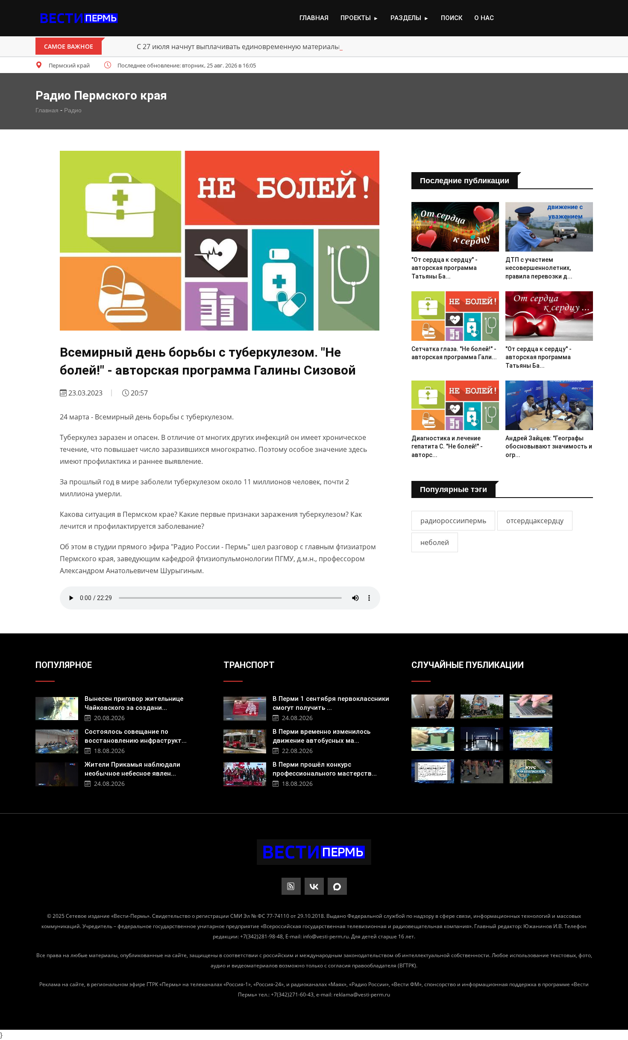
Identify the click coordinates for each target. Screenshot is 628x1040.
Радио (73, 110)
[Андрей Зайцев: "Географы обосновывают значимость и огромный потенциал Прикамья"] (549, 405)
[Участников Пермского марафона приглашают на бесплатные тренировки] (482, 771)
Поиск (451, 18)
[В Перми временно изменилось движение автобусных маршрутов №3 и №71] (244, 740)
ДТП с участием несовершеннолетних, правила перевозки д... (538, 268)
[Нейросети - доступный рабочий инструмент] (531, 706)
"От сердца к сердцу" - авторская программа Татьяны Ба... (444, 268)
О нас (484, 18)
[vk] (314, 886)
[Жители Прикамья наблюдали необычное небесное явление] (56, 773)
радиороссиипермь (453, 520)
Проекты (359, 18)
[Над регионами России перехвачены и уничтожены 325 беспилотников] (432, 771)
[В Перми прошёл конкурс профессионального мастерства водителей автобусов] (244, 773)
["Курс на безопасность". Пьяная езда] (531, 771)
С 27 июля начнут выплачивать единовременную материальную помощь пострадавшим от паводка (304, 46)
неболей (434, 542)
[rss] (291, 886)
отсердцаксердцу (534, 520)
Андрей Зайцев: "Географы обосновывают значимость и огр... (548, 446)
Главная (314, 18)
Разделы (409, 18)
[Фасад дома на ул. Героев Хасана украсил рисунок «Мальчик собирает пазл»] (482, 706)
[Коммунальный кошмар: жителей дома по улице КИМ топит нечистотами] (432, 706)
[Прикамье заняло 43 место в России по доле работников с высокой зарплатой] (432, 739)
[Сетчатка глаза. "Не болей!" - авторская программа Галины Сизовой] (455, 315)
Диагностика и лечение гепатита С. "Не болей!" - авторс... (447, 446)
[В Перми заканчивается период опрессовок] (531, 739)
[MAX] (337, 886)
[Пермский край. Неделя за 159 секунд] (482, 739)
